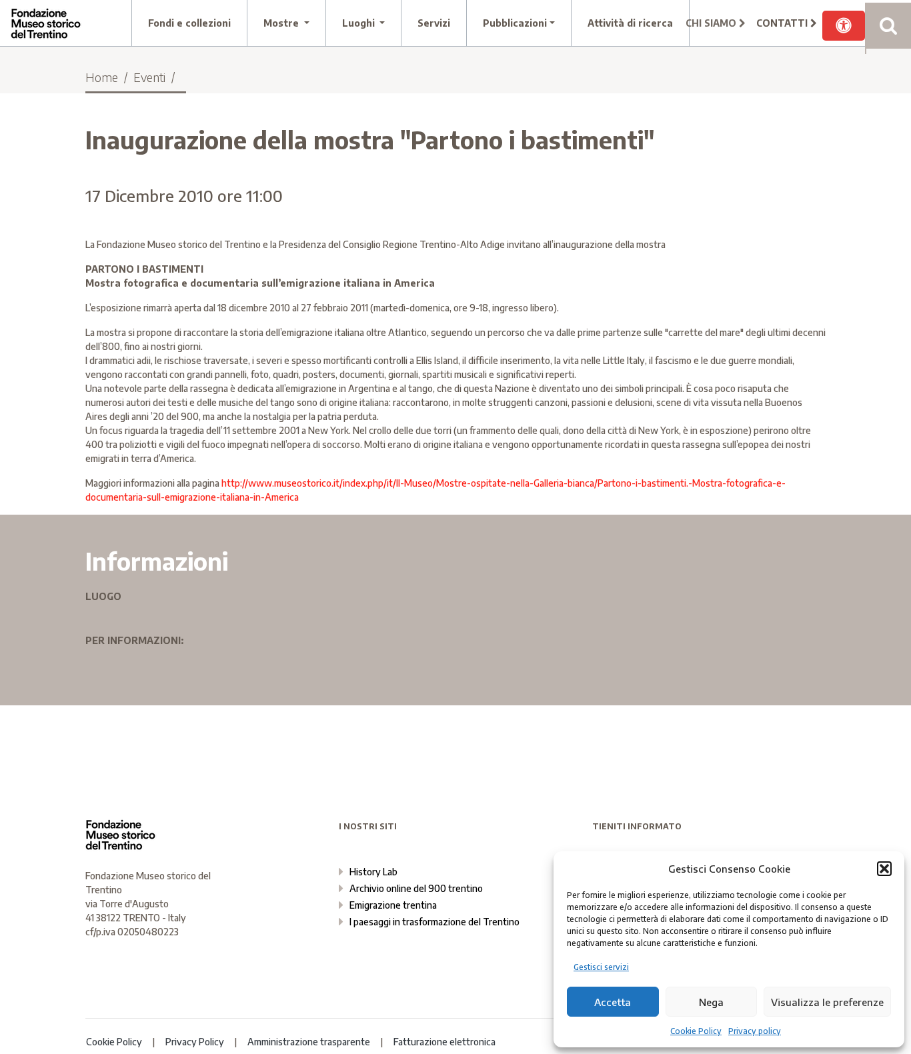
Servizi (433, 23)
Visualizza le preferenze (827, 1002)
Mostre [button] (282, 23)
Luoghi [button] (359, 23)
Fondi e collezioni (189, 23)
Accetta (612, 1002)
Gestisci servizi (601, 967)
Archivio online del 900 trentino (416, 888)
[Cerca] (888, 26)
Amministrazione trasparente (308, 1041)
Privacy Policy (194, 1041)
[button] (884, 868)
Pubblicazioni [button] (515, 23)
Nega (711, 1002)
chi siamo (712, 23)
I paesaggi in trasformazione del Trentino (434, 921)
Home (101, 77)
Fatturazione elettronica (444, 1041)
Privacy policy (754, 1031)
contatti (783, 23)
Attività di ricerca (630, 23)
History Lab (373, 871)
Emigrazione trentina (393, 905)
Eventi (149, 77)
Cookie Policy (696, 1031)
